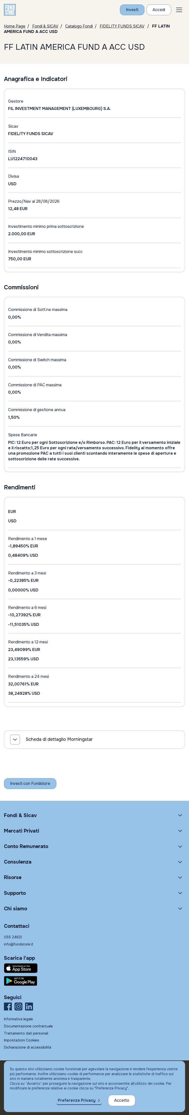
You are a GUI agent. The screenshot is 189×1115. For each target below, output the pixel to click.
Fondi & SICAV (45, 26)
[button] (179, 10)
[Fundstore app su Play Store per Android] (94, 981)
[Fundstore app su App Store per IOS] (94, 968)
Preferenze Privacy (76, 1100)
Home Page (14, 26)
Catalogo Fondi (79, 26)
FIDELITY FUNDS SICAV (122, 26)
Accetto (121, 1100)
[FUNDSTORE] (10, 10)
